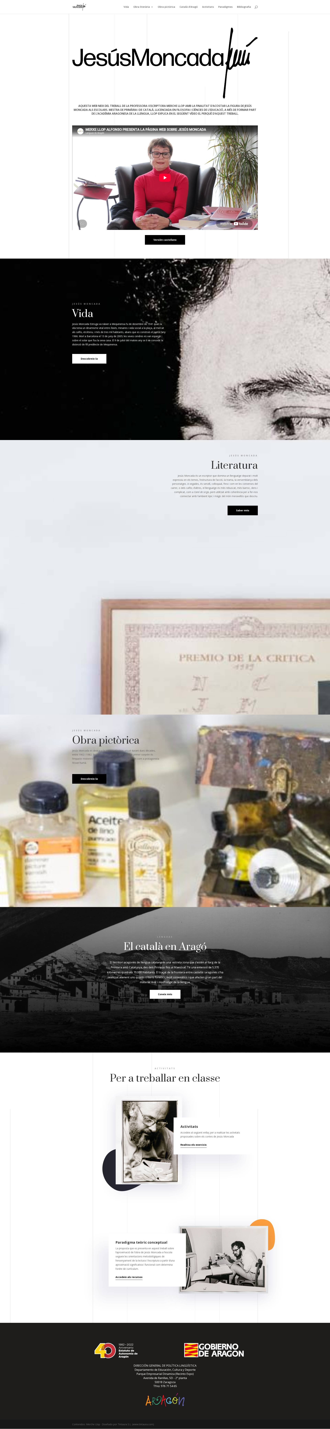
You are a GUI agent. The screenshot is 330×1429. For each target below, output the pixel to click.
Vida (126, 7)
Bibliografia (244, 7)
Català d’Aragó (189, 7)
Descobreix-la (89, 358)
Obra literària (141, 7)
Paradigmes (225, 7)
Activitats (208, 7)
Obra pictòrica (166, 7)
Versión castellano (165, 239)
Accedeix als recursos (129, 1277)
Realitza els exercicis (193, 1144)
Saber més (242, 510)
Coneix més (165, 994)
